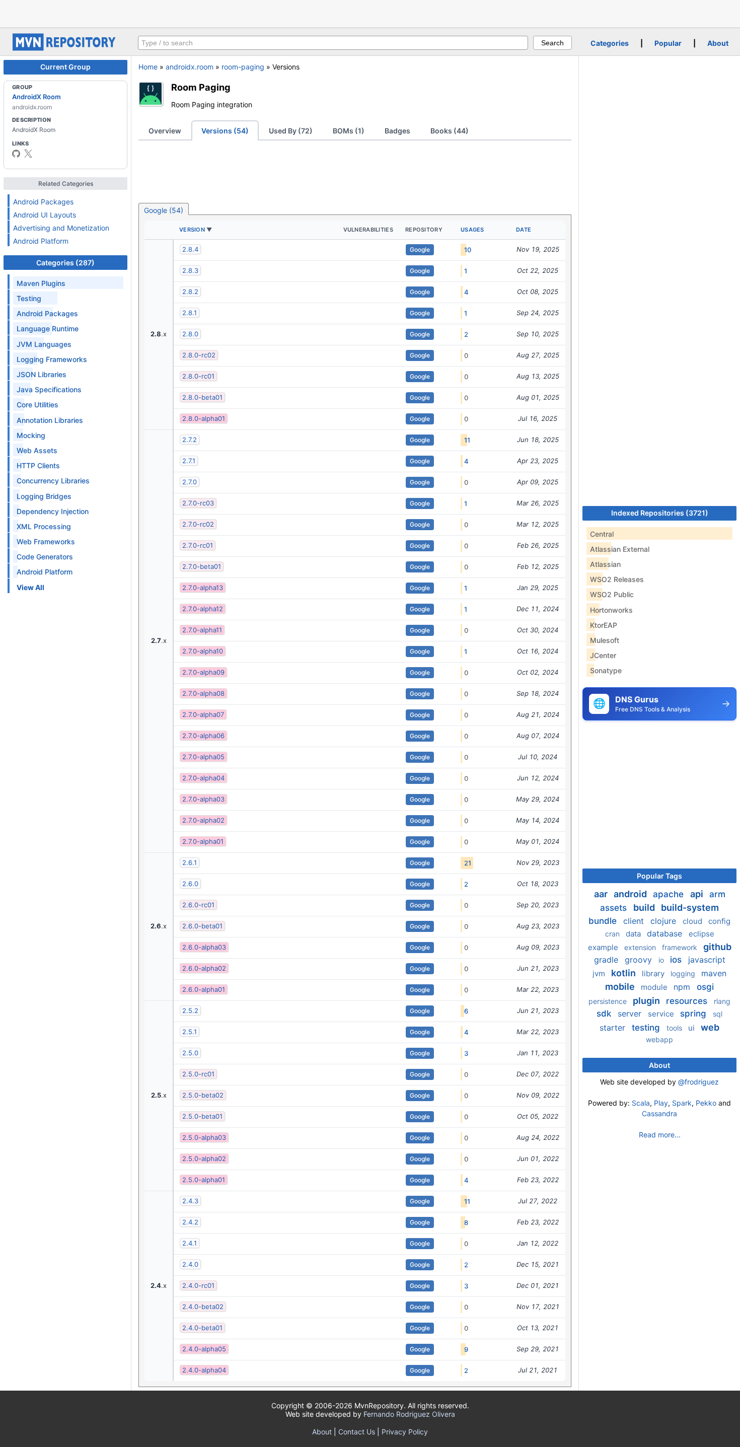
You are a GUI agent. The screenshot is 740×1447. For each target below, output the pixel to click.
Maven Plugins (41, 283)
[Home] (65, 48)
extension (641, 947)
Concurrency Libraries (53, 480)
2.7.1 (188, 461)
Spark (682, 1103)
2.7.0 (189, 482)
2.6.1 (189, 862)
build (645, 907)
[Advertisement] (370, 12)
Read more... (660, 1134)
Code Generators (45, 556)
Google (420, 249)
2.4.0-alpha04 (204, 1370)
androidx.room (189, 66)
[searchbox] (333, 43)
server (631, 1013)
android (631, 894)
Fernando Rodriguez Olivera (409, 1414)
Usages (472, 229)
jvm (600, 973)
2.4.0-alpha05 (204, 1349)
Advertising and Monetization (61, 228)
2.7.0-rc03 (198, 503)
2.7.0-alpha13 (202, 588)
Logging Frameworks (52, 359)
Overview (165, 130)
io (662, 960)
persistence (608, 1001)
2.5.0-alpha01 (203, 1180)
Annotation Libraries (50, 420)
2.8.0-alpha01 (203, 418)
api (697, 894)
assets (614, 908)
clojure (664, 921)
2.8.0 (190, 334)
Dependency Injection (53, 511)
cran (613, 933)
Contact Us (356, 1431)
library (654, 973)
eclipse (701, 933)
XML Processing (44, 526)
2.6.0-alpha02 (204, 968)
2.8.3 (190, 270)
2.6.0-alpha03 (204, 947)
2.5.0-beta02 (203, 1095)
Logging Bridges (44, 496)
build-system (690, 907)
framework (680, 947)
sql (717, 1013)
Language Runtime (48, 328)
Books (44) (449, 130)
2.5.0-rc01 (198, 1074)
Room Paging (201, 87)
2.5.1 (189, 1032)
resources (688, 1001)
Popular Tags (659, 876)
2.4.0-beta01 (202, 1328)
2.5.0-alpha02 (204, 1158)
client (634, 921)
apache (669, 894)
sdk (605, 1013)
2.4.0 (190, 1264)
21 (467, 863)
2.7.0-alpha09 (203, 672)
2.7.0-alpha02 (203, 820)
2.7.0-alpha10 (202, 651)
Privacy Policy (405, 1431)
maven (713, 973)
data (634, 933)
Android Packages (43, 201)
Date (523, 229)
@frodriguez (698, 1081)
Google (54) (163, 210)
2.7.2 (189, 440)
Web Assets (37, 450)
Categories (609, 43)
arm (717, 894)
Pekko (706, 1103)
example (604, 947)
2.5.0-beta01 (202, 1116)
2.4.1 (189, 1243)
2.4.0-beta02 (203, 1307)
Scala (641, 1103)
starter (614, 1028)
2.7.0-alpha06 (203, 736)
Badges (397, 130)
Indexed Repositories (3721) (659, 513)
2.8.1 (189, 313)
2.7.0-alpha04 (203, 778)
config (719, 921)
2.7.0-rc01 (197, 545)
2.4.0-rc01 (198, 1285)
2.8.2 (190, 291)
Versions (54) (225, 130)
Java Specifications (49, 389)
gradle (607, 960)
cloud (693, 921)
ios (677, 960)
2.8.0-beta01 (202, 397)
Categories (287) (65, 262)
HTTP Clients (38, 465)
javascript (706, 960)
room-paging (242, 66)
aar (602, 894)
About (717, 43)
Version (192, 229)
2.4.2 (190, 1222)
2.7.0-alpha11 (202, 630)
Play (661, 1103)
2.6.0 (190, 884)
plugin (647, 1000)
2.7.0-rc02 (198, 524)
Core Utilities (37, 404)
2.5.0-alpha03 (204, 1137)
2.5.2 (190, 1010)
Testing (29, 298)
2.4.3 (190, 1201)
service (662, 1014)
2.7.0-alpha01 (203, 841)
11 (467, 440)
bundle (603, 921)
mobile (621, 986)
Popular (668, 43)
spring (694, 1013)
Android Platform (40, 241)
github (717, 947)
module (655, 987)
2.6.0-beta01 (202, 926)
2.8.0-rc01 (198, 376)
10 (467, 250)
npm (683, 987)
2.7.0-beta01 (201, 566)
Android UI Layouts (44, 214)
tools (675, 1028)
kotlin (624, 973)
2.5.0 (190, 1053)
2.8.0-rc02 (198, 355)
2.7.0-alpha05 (203, 757)
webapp (659, 1039)
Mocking (31, 435)
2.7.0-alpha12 (202, 609)
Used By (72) (291, 130)
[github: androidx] (16, 154)
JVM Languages (44, 344)
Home (148, 66)
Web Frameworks (46, 541)
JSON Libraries (41, 374)
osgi (705, 987)
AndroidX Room (36, 97)
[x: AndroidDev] (28, 154)
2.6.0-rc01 (198, 905)
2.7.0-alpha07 (203, 714)
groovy (639, 960)
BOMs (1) (348, 130)
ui (692, 1028)
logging (684, 973)
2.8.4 (190, 249)
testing (647, 1028)
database (666, 933)
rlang (722, 1001)
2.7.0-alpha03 (203, 799)
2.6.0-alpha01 (203, 989)
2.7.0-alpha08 (203, 693)
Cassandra (659, 1113)
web (710, 1027)
